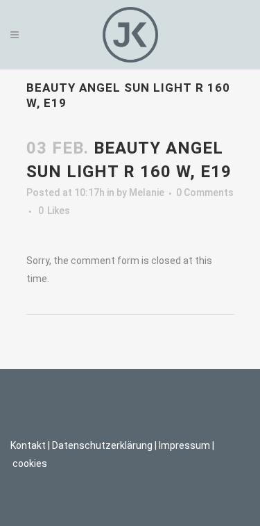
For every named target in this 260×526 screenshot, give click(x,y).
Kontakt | (30, 445)
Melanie (146, 192)
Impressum (184, 445)
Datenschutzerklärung (102, 445)
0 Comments (205, 192)
